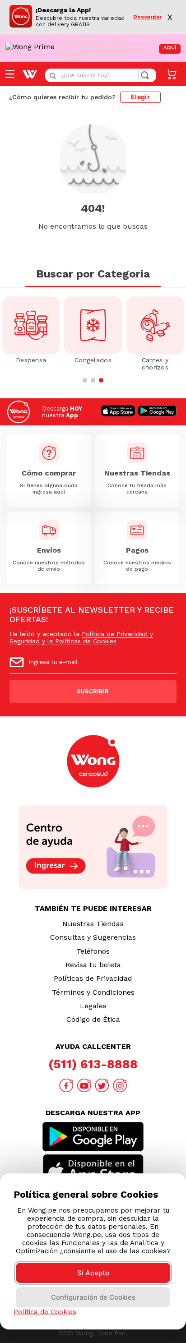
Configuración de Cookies (93, 1297)
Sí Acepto (93, 1273)
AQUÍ (169, 48)
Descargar (147, 17)
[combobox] (100, 75)
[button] (85, 380)
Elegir (140, 97)
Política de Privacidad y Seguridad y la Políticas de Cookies (81, 637)
